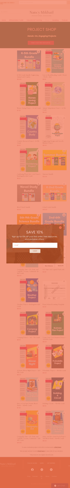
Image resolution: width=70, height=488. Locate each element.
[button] (60, 227)
